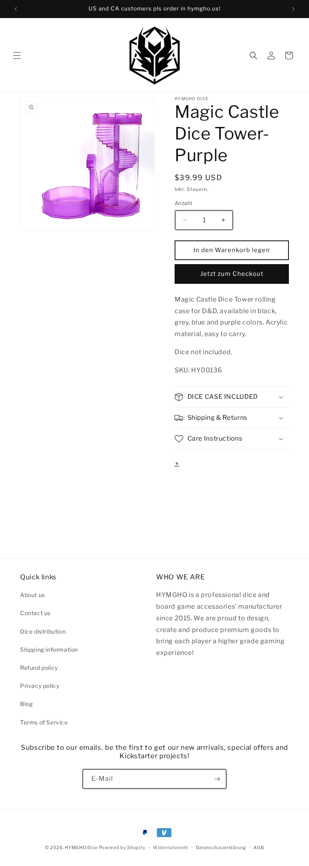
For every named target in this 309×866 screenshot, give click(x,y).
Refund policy (39, 667)
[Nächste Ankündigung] (293, 9)
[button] (17, 55)
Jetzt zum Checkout (232, 273)
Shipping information (49, 649)
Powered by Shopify (122, 847)
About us (32, 594)
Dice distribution (43, 631)
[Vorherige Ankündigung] (16, 9)
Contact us (35, 612)
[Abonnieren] (217, 779)
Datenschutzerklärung (221, 847)
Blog (26, 703)
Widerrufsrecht (170, 847)
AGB (258, 847)
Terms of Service (44, 722)
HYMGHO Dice (82, 847)
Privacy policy (39, 685)
